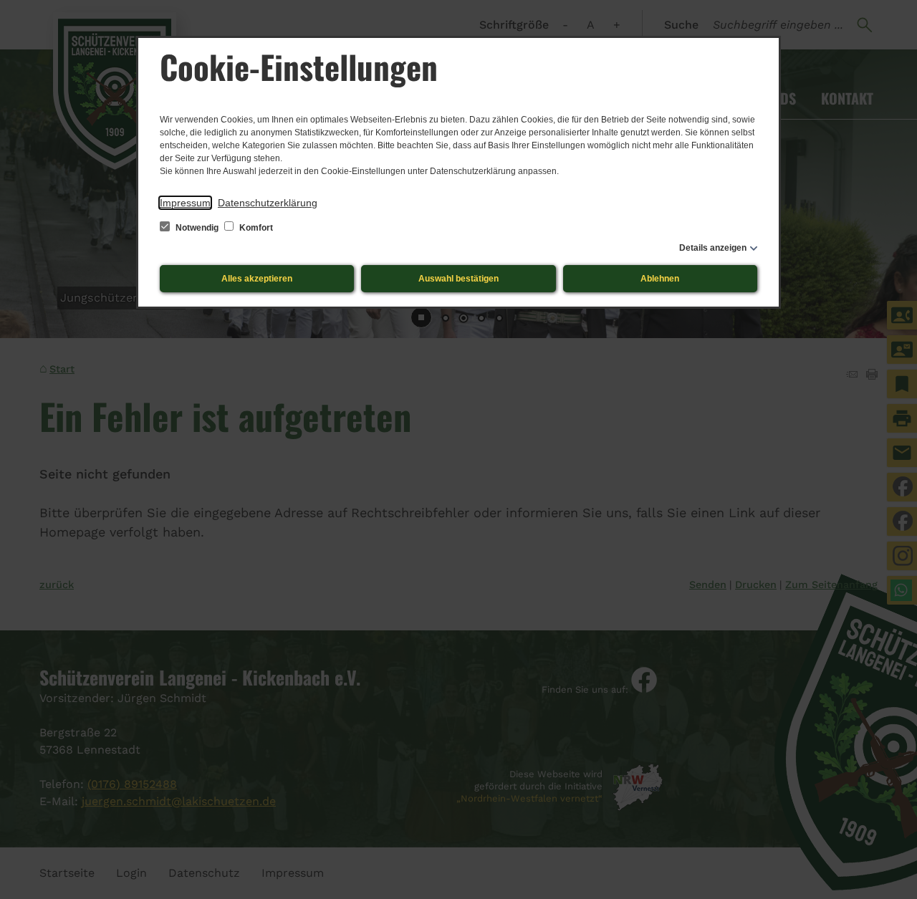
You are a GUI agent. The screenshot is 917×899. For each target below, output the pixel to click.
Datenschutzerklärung (267, 202)
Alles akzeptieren (256, 279)
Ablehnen (659, 279)
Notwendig (197, 228)
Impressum (185, 202)
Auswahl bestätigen (458, 279)
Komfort (255, 228)
